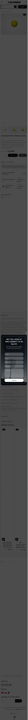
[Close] (26, 333)
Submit (14, 380)
